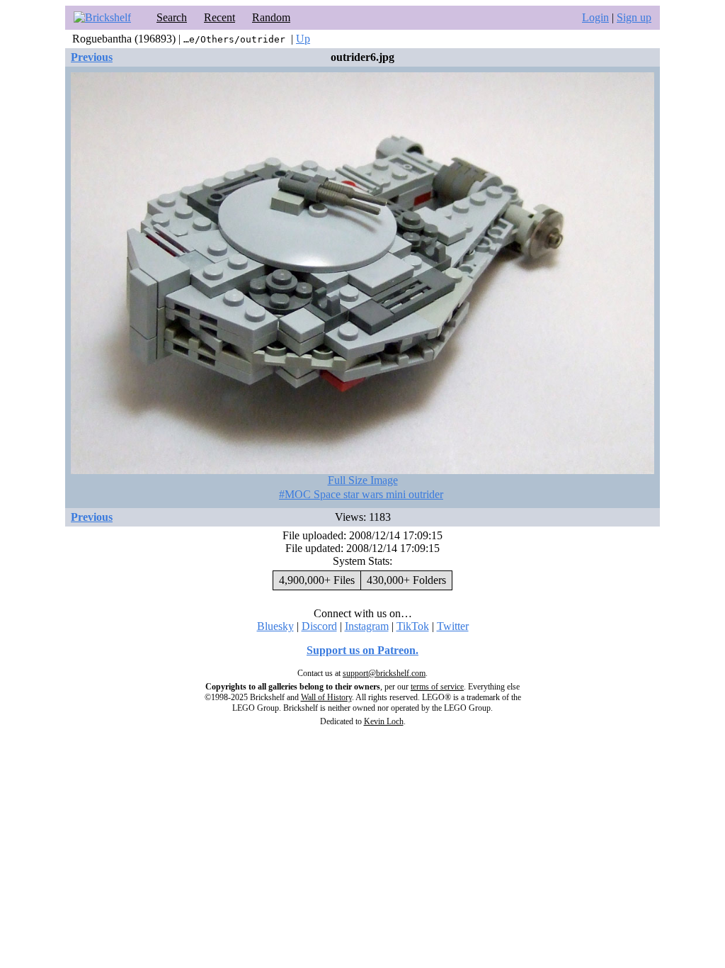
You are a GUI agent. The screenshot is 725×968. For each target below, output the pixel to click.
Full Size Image (363, 480)
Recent (219, 17)
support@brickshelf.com (384, 673)
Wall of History (326, 697)
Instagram (367, 626)
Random (271, 17)
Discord (319, 626)
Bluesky (275, 626)
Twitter (453, 626)
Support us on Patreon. (362, 650)
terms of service (437, 687)
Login (595, 17)
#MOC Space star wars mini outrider (361, 494)
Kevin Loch (384, 721)
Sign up (634, 17)
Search (171, 17)
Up (303, 39)
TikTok (412, 626)
